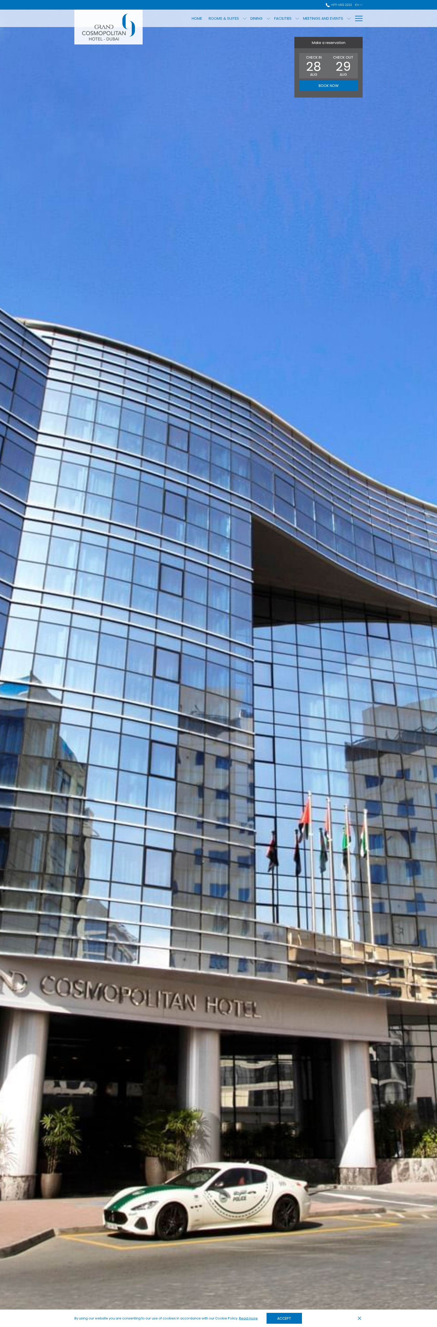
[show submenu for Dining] (268, 18)
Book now (329, 85)
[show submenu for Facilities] (297, 18)
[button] (314, 65)
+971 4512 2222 (341, 5)
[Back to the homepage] (108, 27)
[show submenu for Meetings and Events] (348, 18)
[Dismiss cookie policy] (359, 1318)
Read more (248, 1319)
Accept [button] (284, 1318)
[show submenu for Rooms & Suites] (244, 18)
